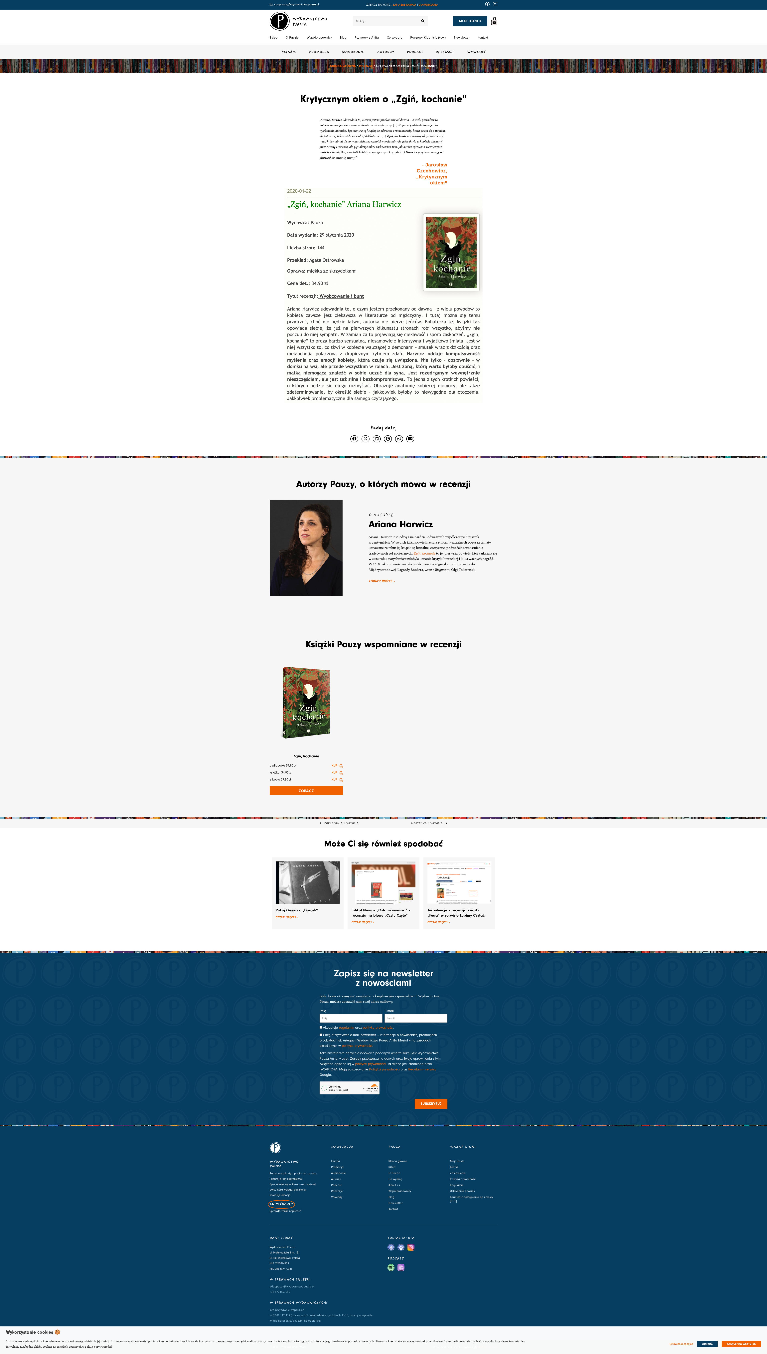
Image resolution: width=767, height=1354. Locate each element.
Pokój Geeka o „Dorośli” (297, 910)
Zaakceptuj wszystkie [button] (741, 1344)
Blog (343, 37)
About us (394, 1185)
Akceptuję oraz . (358, 1027)
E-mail (389, 1011)
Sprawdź (275, 1211)
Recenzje (445, 52)
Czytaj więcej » (287, 917)
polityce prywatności (357, 1046)
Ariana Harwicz (401, 524)
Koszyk (454, 1167)
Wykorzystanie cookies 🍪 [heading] (33, 1332)
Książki (289, 52)
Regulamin (457, 1185)
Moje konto (457, 1161)
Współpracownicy (319, 37)
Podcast (415, 52)
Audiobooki (353, 52)
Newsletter (462, 37)
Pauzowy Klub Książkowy (428, 37)
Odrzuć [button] (707, 1344)
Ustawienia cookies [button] (681, 1344)
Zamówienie (458, 1173)
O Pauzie (292, 37)
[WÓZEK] (494, 21)
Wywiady (476, 52)
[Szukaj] (423, 21)
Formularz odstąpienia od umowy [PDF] (471, 1199)
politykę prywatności (378, 1027)
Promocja (319, 52)
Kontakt (483, 37)
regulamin (346, 1027)
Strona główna (343, 66)
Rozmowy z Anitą (367, 37)
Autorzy (385, 52)
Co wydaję (394, 37)
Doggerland (428, 4)
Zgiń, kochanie (424, 553)
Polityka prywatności (384, 1069)
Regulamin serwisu (422, 1069)
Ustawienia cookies (462, 1191)
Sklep (274, 37)
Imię (323, 1011)
